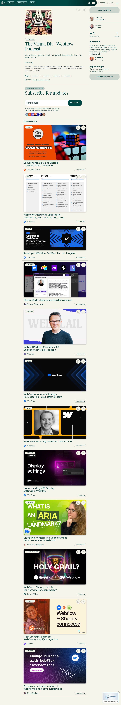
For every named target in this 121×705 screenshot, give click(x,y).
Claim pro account (104, 77)
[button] (117, 3)
